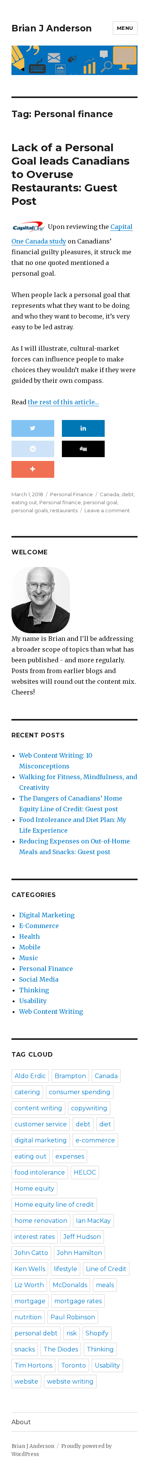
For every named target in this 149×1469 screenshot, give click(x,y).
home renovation (41, 1220)
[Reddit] (32, 449)
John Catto (31, 1253)
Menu (125, 28)
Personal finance (60, 502)
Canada (109, 494)
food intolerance (40, 1172)
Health (29, 936)
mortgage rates (78, 1301)
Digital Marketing (46, 915)
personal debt (36, 1333)
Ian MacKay (93, 1220)
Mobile (29, 947)
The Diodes (61, 1349)
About (21, 1422)
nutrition (28, 1317)
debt (127, 494)
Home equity (34, 1188)
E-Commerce (39, 926)
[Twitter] (32, 428)
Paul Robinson (72, 1317)
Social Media (38, 979)
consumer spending (79, 1092)
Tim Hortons (33, 1365)
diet (105, 1124)
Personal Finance (71, 494)
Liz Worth (29, 1285)
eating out (24, 502)
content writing (38, 1108)
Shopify (97, 1333)
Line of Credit (106, 1269)
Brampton (70, 1076)
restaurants (64, 510)
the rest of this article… (63, 402)
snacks (25, 1349)
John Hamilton (79, 1253)
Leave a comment (107, 510)
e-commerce (95, 1140)
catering (27, 1092)
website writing (70, 1381)
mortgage (30, 1301)
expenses (69, 1156)
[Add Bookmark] (32, 469)
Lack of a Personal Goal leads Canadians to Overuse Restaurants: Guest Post (70, 174)
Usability (33, 1001)
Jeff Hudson (82, 1236)
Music (28, 958)
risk (71, 1333)
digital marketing (41, 1140)
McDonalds (70, 1285)
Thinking (34, 990)
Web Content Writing (51, 1011)
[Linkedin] (83, 428)
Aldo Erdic (30, 1076)
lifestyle (65, 1269)
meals (105, 1285)
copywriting (89, 1108)
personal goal (100, 502)
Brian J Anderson (51, 28)
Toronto (73, 1365)
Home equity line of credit (54, 1204)
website (26, 1381)
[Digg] (83, 449)
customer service (41, 1124)
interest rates (35, 1236)
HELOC (85, 1172)
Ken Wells (30, 1269)
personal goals (29, 510)
